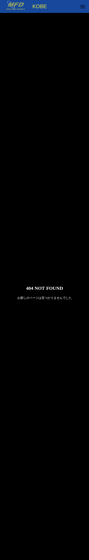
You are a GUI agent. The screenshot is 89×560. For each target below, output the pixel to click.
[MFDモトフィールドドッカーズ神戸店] (15, 6)
